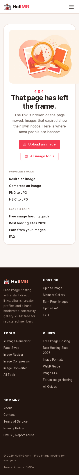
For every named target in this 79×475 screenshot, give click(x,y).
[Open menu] (71, 7)
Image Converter (15, 368)
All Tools (10, 374)
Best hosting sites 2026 (27, 223)
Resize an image (22, 179)
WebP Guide (51, 366)
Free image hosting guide (29, 216)
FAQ (12, 236)
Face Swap (11, 348)
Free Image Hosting (56, 341)
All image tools (42, 156)
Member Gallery (54, 295)
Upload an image (42, 144)
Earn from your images (27, 230)
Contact (9, 414)
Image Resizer (13, 354)
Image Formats (53, 359)
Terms (8, 467)
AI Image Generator (17, 341)
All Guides (50, 386)
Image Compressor (17, 361)
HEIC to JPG (18, 199)
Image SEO (50, 373)
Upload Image (52, 288)
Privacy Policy (14, 428)
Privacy (19, 467)
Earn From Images (55, 301)
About (8, 408)
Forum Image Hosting (57, 380)
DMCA (30, 467)
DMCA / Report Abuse (19, 435)
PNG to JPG (18, 192)
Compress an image (25, 186)
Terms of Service (16, 421)
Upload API (51, 308)
